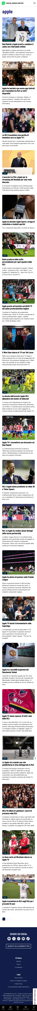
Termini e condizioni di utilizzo (18, 980)
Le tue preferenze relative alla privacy (18, 987)
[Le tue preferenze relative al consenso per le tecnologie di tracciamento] (35, 758)
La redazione (18, 967)
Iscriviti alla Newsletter (18, 946)
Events (18, 964)
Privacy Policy (18, 977)
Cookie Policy (18, 983)
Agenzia (18, 961)
